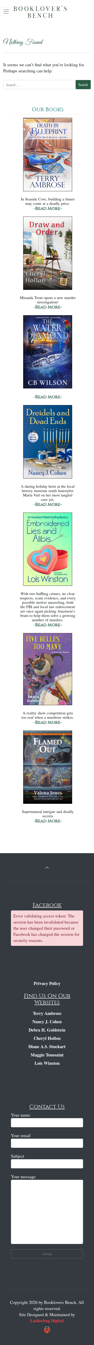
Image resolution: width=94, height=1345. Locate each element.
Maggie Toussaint (47, 1055)
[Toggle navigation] (6, 11)
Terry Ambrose (47, 1013)
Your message (23, 1177)
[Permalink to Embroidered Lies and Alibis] (48, 551)
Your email (21, 1135)
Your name (20, 1115)
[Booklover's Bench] (48, 13)
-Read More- (47, 208)
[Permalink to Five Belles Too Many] (48, 671)
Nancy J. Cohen (47, 1021)
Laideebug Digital (47, 1320)
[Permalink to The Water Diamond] (48, 354)
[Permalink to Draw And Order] (48, 255)
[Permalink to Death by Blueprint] (48, 156)
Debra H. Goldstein (47, 1030)
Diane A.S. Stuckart (47, 1046)
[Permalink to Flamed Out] (48, 769)
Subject (17, 1156)
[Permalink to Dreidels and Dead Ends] (48, 444)
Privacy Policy (47, 983)
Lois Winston (47, 1063)
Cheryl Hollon (47, 1038)
